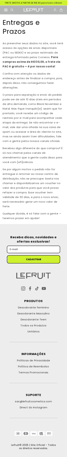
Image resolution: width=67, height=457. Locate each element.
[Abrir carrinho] (61, 10)
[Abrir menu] (6, 10)
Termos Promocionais (33, 372)
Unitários (33, 331)
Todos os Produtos (33, 325)
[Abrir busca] (12, 10)
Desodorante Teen (34, 319)
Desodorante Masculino (33, 313)
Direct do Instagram (33, 407)
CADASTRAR (33, 259)
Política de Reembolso (33, 366)
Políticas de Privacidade (33, 360)
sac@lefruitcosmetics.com (33, 401)
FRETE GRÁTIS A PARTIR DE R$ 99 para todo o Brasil (33, 2)
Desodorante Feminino (33, 307)
